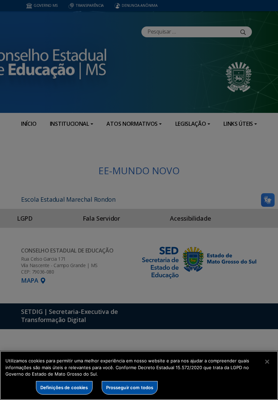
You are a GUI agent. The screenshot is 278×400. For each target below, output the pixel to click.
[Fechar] (267, 361)
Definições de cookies (64, 387)
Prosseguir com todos (130, 387)
